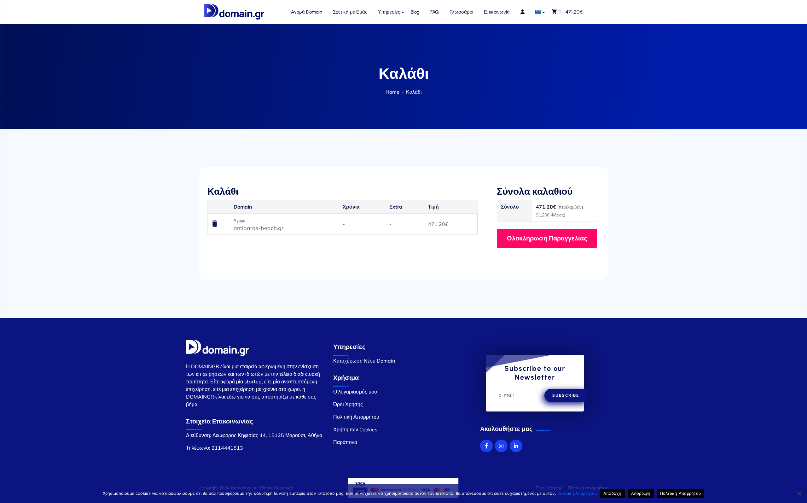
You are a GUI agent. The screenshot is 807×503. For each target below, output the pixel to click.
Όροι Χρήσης (348, 404)
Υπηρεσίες (389, 12)
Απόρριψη (641, 493)
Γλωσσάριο (461, 12)
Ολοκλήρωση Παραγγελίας (547, 238)
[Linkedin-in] (516, 446)
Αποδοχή (612, 493)
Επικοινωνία (497, 12)
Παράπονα (345, 442)
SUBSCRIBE (565, 395)
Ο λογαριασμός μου (355, 391)
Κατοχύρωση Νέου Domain (364, 361)
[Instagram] (501, 446)
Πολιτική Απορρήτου (356, 417)
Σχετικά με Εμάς (350, 12)
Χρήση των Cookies (355, 429)
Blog (415, 12)
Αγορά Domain (306, 12)
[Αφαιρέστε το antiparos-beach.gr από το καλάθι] (215, 224)
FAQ (434, 12)
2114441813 (227, 448)
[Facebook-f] (486, 446)
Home (392, 92)
